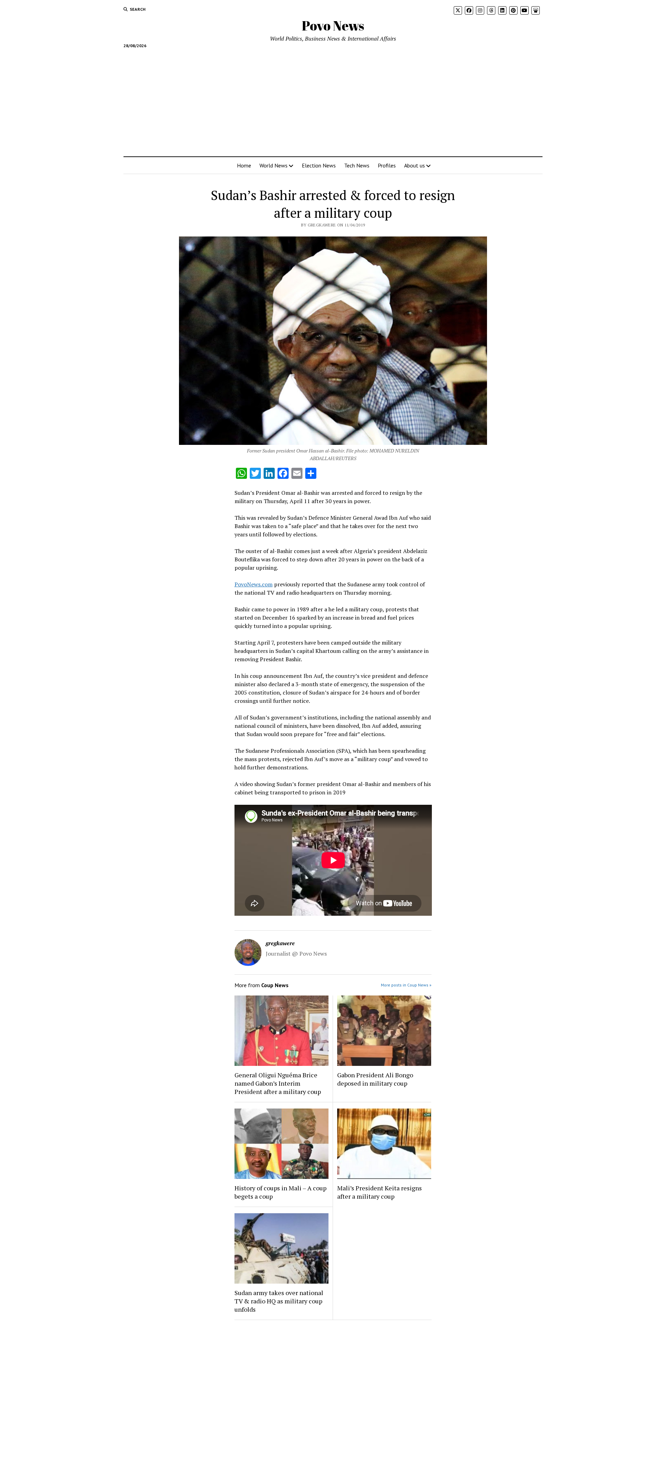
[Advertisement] (333, 99)
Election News (319, 165)
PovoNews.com (253, 584)
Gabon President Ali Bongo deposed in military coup (375, 1079)
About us (414, 165)
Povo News (333, 25)
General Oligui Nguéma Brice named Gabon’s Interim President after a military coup (277, 1083)
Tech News (356, 165)
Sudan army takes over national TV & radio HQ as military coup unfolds (278, 1300)
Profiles (387, 165)
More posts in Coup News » (406, 985)
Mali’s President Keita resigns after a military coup (379, 1192)
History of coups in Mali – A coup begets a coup (280, 1192)
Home (244, 165)
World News (273, 165)
